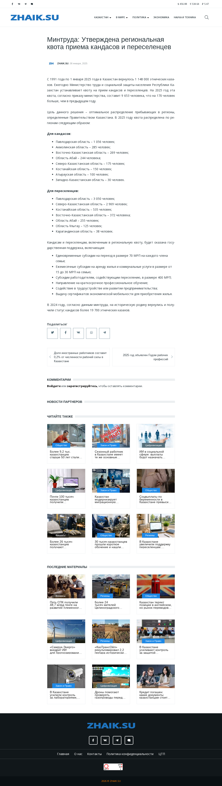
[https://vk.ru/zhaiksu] (19, 4)
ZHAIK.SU (63, 63)
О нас (78, 754)
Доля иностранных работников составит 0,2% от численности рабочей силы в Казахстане (80, 357)
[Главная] (34, 17)
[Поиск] (208, 17)
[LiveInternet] (99, 766)
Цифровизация (153, 445)
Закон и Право (108, 445)
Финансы (60, 535)
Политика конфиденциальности (129, 754)
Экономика (161, 17)
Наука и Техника (185, 17)
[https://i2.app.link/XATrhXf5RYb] (32, 4)
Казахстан (101, 17)
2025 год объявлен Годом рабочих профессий (145, 357)
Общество (61, 445)
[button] (52, 333)
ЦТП (161, 754)
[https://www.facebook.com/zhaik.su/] (12, 4)
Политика (139, 17)
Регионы (150, 535)
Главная (63, 754)
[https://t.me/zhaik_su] (25, 4)
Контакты (94, 754)
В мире (121, 17)
